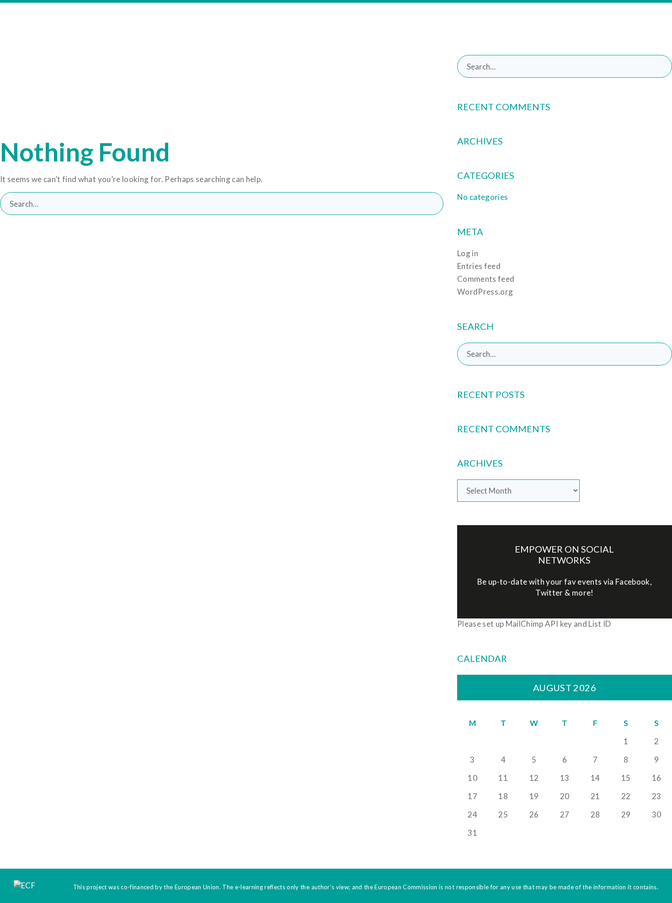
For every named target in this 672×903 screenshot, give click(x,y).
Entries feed (479, 266)
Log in (467, 253)
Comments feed (485, 279)
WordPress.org (485, 291)
